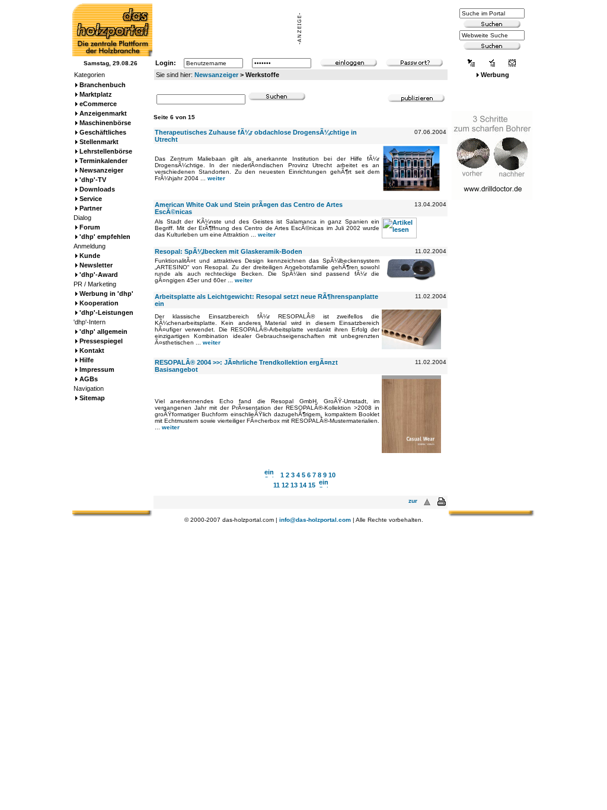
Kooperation (99, 303)
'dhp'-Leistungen (106, 312)
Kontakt (91, 350)
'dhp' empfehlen (104, 236)
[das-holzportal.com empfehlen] (512, 64)
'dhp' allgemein (103, 331)
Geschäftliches (102, 132)
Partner (90, 208)
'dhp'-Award (98, 274)
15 (311, 485)
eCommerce (98, 103)
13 (294, 485)
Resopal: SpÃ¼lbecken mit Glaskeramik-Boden (228, 251)
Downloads (97, 189)
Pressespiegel (101, 341)
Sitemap (92, 397)
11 (276, 485)
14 (302, 485)
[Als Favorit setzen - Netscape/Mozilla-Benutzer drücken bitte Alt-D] (491, 64)
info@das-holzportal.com (315, 519)
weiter (216, 178)
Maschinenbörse (105, 122)
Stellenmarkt (99, 141)
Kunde (89, 255)
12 (285, 485)
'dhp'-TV (92, 179)
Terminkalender (103, 160)
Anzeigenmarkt (103, 113)
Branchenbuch (102, 84)
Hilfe (86, 359)
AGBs (88, 378)
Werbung (495, 74)
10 (332, 475)
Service (90, 198)
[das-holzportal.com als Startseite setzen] (471, 64)
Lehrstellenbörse (105, 151)
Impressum (96, 369)
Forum (89, 227)
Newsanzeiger (216, 74)
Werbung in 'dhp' (106, 293)
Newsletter (96, 265)
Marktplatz (95, 94)
